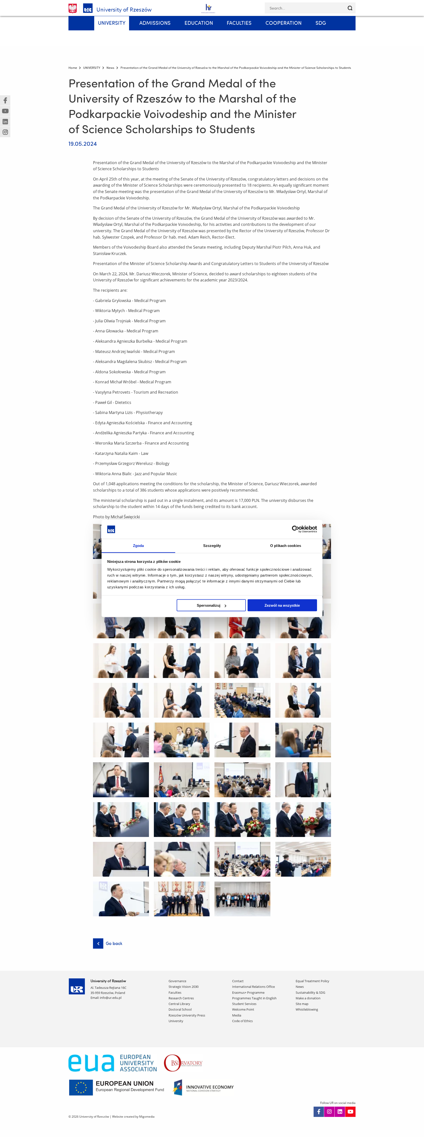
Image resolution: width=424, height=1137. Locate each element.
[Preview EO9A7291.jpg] (121, 899)
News (300, 986)
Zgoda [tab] (138, 545)
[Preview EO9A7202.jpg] (242, 819)
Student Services (244, 1004)
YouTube (350, 1112)
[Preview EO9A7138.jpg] (242, 740)
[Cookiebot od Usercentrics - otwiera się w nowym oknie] (295, 529)
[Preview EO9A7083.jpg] (303, 621)
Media (236, 1015)
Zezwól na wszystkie (282, 605)
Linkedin (340, 1112)
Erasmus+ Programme (248, 992)
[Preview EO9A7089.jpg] (121, 660)
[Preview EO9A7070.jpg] (182, 621)
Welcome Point (243, 1009)
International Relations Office (253, 986)
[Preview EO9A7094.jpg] (182, 660)
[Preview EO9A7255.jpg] (182, 859)
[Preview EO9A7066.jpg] (121, 621)
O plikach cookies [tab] (285, 545)
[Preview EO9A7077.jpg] (242, 621)
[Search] (350, 7)
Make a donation (308, 998)
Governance (177, 981)
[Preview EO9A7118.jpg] (182, 700)
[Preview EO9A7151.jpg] (303, 740)
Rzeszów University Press (187, 1015)
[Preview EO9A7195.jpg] (182, 819)
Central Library (179, 1004)
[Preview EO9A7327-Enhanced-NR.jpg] (242, 899)
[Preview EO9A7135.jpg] (182, 740)
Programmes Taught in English (254, 998)
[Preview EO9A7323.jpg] (182, 899)
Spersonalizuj (208, 605)
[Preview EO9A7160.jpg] (121, 779)
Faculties (175, 992)
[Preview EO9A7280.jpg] (303, 859)
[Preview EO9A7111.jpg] (121, 700)
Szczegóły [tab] (212, 545)
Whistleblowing (307, 1009)
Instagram (329, 1112)
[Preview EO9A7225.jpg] (303, 819)
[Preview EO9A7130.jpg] (121, 740)
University (176, 1021)
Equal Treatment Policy (312, 981)
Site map (302, 1004)
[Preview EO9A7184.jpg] (121, 819)
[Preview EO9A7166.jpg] (182, 779)
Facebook (319, 1112)
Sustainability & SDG (310, 992)
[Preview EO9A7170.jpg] (242, 779)
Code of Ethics (242, 1021)
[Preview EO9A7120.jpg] (242, 700)
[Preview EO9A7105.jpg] (303, 660)
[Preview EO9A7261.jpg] (242, 859)
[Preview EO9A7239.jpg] (121, 859)
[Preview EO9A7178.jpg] (303, 779)
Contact (238, 981)
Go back (114, 943)
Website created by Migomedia (133, 1116)
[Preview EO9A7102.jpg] (242, 660)
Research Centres (181, 998)
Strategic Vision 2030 (184, 986)
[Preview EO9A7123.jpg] (303, 700)
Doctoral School (180, 1009)
